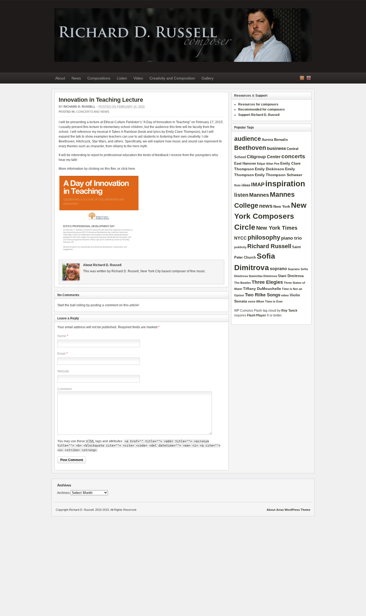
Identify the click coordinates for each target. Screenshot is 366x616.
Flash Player (256, 315)
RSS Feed (302, 78)
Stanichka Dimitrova (263, 276)
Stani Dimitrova (291, 276)
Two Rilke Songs (262, 294)
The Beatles (242, 282)
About (60, 78)
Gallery (207, 78)
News (76, 78)
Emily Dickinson (269, 169)
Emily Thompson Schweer (278, 175)
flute (237, 185)
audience (247, 138)
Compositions (98, 78)
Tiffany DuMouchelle (262, 288)
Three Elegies (267, 282)
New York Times (276, 228)
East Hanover (245, 163)
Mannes (259, 195)
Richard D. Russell (183, 35)
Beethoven (250, 147)
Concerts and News (92, 111)
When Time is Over (269, 301)
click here (128, 169)
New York (281, 206)
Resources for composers (258, 104)
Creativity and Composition (172, 78)
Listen (122, 78)
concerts (293, 156)
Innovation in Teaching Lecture (101, 99)
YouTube (308, 78)
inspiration (285, 183)
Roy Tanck (289, 310)
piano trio (291, 238)
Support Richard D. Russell (258, 115)
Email (61, 354)
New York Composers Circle (270, 216)
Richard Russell (269, 246)
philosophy (264, 237)
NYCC (240, 238)
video (285, 295)
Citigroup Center (264, 156)
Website (63, 371)
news (265, 206)
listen (241, 195)
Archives (63, 493)
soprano (278, 268)
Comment (64, 389)
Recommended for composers (261, 109)
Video (138, 78)
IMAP (257, 184)
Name (61, 336)
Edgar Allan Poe (268, 163)
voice (251, 301)
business (276, 148)
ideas (245, 185)
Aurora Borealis (275, 140)
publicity (240, 247)
